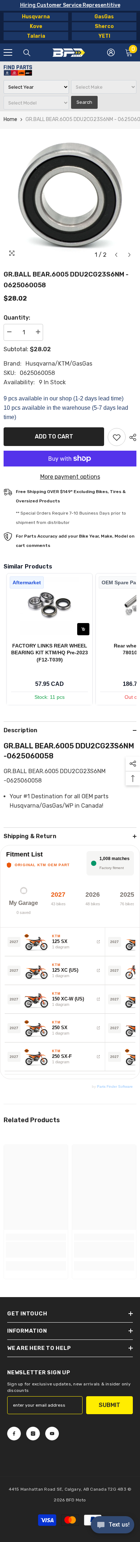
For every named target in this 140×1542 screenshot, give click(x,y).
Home (10, 119)
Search (84, 102)
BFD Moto (76, 1499)
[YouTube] (52, 1433)
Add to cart (54, 436)
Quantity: (17, 317)
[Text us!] (112, 1525)
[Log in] (111, 52)
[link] (36, 1250)
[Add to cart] (83, 629)
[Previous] (116, 255)
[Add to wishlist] (117, 437)
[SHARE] (131, 437)
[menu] (8, 52)
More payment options (70, 476)
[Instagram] (33, 1433)
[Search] (27, 52)
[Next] (129, 255)
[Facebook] (14, 1433)
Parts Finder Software (115, 1086)
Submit (109, 1405)
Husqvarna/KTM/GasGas (58, 363)
